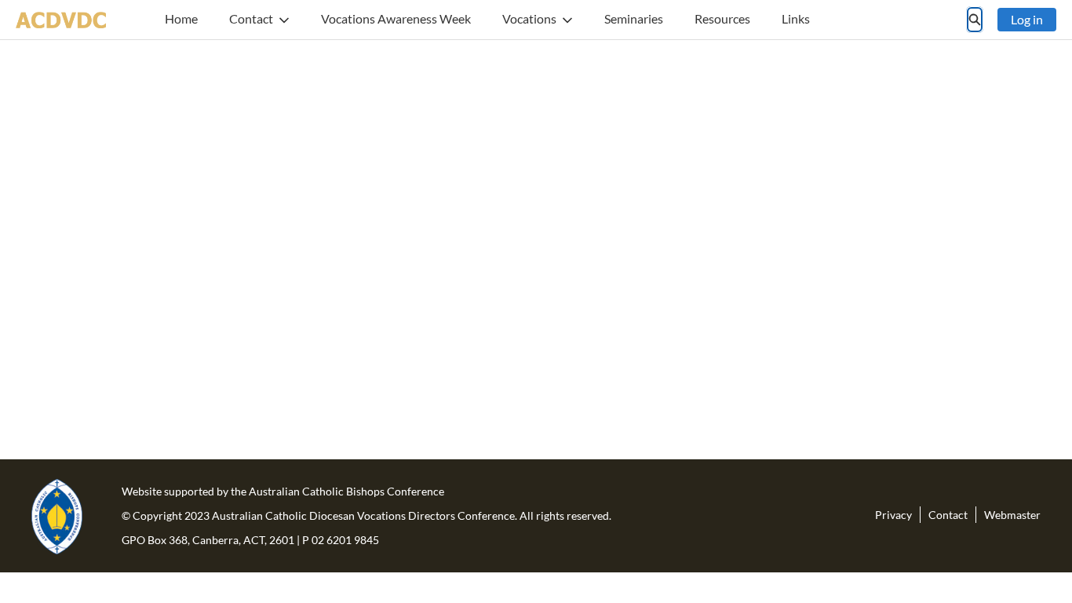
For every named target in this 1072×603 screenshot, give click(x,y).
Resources (722, 18)
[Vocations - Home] (61, 20)
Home (181, 18)
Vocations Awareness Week (396, 18)
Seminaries (633, 18)
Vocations (529, 18)
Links (796, 18)
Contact (251, 18)
